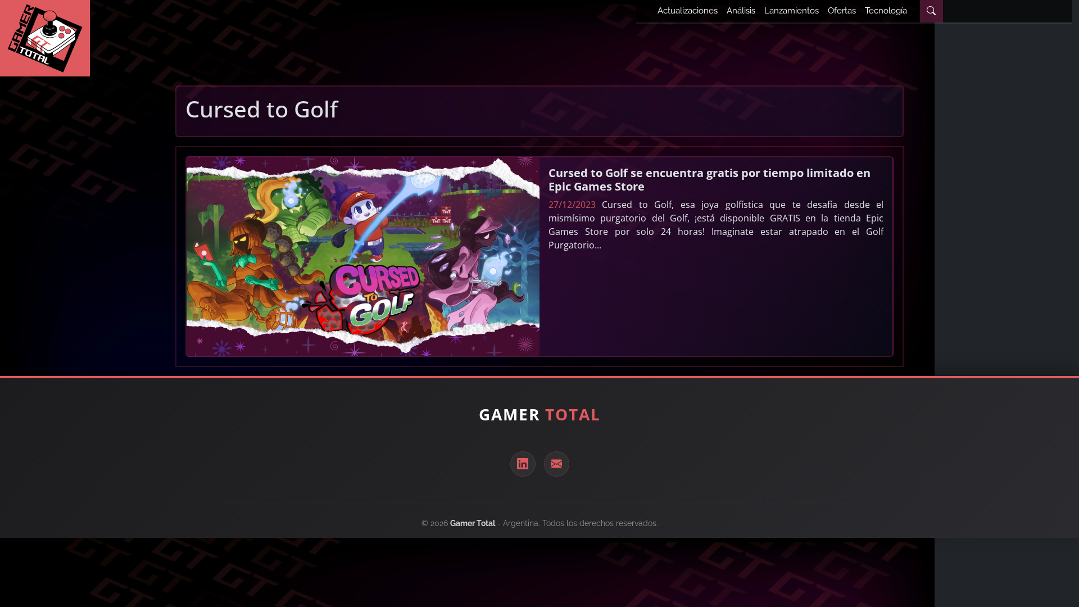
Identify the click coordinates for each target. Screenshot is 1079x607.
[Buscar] (931, 11)
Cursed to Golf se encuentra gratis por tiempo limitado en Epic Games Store (709, 179)
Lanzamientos (791, 11)
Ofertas (842, 11)
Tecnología (886, 11)
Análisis (741, 11)
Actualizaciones (688, 11)
